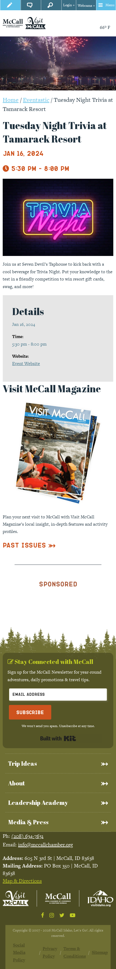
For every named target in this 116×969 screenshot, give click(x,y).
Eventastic (36, 100)
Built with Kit (58, 738)
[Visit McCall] (16, 898)
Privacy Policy (50, 952)
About (16, 783)
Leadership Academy (38, 802)
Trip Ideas (22, 763)
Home (11, 100)
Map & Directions (22, 880)
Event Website (26, 363)
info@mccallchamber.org (45, 844)
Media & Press (28, 822)
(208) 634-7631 (27, 836)
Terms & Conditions (74, 952)
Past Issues (24, 545)
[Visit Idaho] (100, 898)
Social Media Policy (19, 952)
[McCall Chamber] (13, 23)
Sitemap (100, 952)
